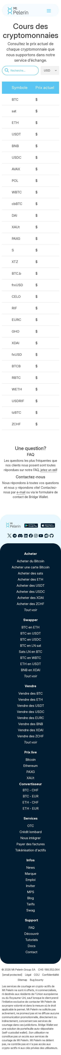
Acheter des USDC (30, 592)
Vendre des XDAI (30, 730)
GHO (15, 331)
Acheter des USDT (31, 585)
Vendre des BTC (30, 693)
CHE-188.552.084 (49, 969)
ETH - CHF (30, 802)
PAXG (16, 239)
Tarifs (31, 904)
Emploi (30, 880)
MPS (30, 892)
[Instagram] (36, 537)
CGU (37, 974)
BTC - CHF (30, 790)
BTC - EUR (30, 796)
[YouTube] (41, 537)
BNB (15, 146)
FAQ (31, 928)
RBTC (16, 378)
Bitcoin (31, 760)
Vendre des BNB (30, 724)
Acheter (30, 554)
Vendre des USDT (30, 706)
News (30, 868)
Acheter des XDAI (30, 598)
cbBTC (17, 204)
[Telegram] (15, 537)
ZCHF (16, 424)
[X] (9, 537)
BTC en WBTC (30, 658)
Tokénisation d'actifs (30, 850)
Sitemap (22, 979)
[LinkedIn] (26, 537)
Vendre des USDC (30, 712)
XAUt (16, 227)
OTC (30, 826)
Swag (30, 910)
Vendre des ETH (30, 700)
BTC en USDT (30, 633)
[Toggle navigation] (48, 11)
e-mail (21, 492)
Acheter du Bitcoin (30, 561)
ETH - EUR (31, 808)
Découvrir (31, 934)
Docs (31, 946)
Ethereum (30, 766)
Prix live (30, 752)
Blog (30, 898)
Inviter (30, 886)
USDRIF (18, 401)
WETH (17, 389)
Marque (30, 874)
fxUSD (17, 355)
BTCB (16, 366)
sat (14, 111)
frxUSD (17, 285)
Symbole (19, 87)
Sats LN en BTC (30, 652)
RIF (14, 308)
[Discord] (20, 537)
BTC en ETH (30, 627)
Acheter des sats (30, 573)
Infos (31, 860)
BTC (15, 99)
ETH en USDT (30, 664)
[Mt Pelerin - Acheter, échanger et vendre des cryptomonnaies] (18, 10)
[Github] (52, 537)
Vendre (30, 686)
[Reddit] (46, 537)
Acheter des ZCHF (30, 604)
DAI (14, 215)
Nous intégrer (30, 838)
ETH (15, 123)
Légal (28, 974)
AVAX (16, 169)
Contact (31, 952)
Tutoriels (31, 940)
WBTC (17, 192)
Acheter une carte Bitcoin (30, 567)
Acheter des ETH (30, 579)
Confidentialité (50, 974)
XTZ (15, 262)
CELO (16, 297)
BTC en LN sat (30, 646)
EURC (16, 320)
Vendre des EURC (30, 718)
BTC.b (16, 273)
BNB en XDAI (30, 670)
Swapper (30, 620)
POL (15, 181)
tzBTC (16, 413)
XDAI (15, 343)
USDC (16, 157)
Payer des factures (30, 844)
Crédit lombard (31, 832)
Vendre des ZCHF (30, 736)
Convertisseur (30, 784)
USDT (16, 134)
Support (31, 920)
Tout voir (30, 610)
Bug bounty (36, 979)
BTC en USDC (30, 639)
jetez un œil (49, 470)
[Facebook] (31, 537)
